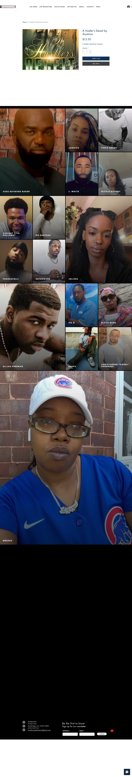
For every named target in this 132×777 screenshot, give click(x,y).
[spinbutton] (87, 51)
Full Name (66, 730)
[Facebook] (24, 726)
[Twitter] (24, 729)
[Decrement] (84, 51)
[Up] (112, 730)
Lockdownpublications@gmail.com (39, 730)
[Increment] (90, 51)
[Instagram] (24, 722)
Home (24, 22)
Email (81, 730)
